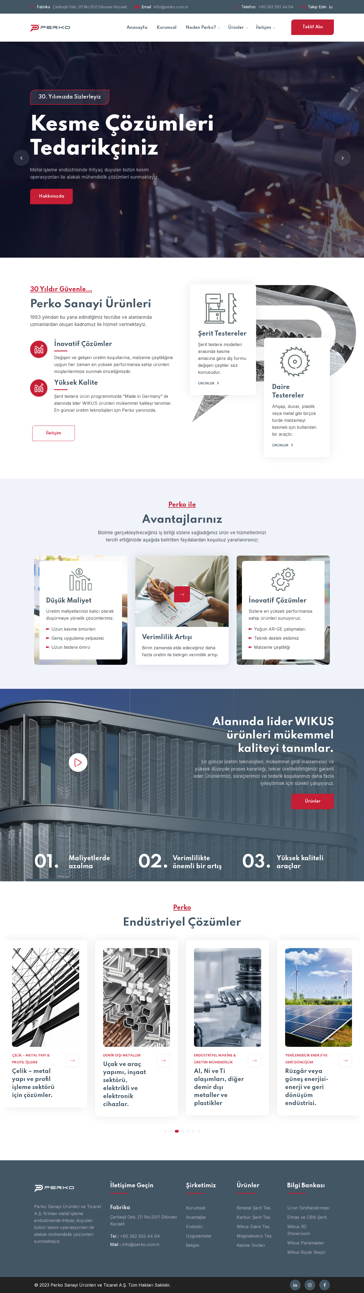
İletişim (53, 433)
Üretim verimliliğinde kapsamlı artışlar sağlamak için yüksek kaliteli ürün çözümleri (310, 1084)
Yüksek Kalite (76, 383)
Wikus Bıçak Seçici (306, 1252)
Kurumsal (195, 1208)
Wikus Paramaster (305, 1242)
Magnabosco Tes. (255, 1236)
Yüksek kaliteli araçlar (300, 862)
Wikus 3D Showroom (298, 1230)
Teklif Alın (312, 27)
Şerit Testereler (222, 334)
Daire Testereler (288, 391)
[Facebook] (324, 1285)
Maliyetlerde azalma (89, 862)
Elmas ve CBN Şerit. (307, 1217)
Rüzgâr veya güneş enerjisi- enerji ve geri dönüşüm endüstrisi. (215, 1087)
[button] (165, 1131)
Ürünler (206, 383)
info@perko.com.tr (171, 6)
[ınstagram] (310, 1285)
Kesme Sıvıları (251, 1245)
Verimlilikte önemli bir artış (197, 862)
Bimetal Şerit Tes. (254, 1208)
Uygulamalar (199, 1236)
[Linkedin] (295, 1285)
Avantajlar (196, 1217)
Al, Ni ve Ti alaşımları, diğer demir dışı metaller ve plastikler (128, 1087)
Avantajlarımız (182, 196)
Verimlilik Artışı (167, 637)
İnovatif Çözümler (83, 344)
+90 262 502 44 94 (275, 6)
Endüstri (194, 1226)
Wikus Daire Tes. (253, 1226)
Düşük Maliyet (63, 642)
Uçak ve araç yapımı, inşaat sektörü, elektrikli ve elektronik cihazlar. (33, 1084)
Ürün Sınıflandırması (308, 1208)
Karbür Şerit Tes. (254, 1217)
